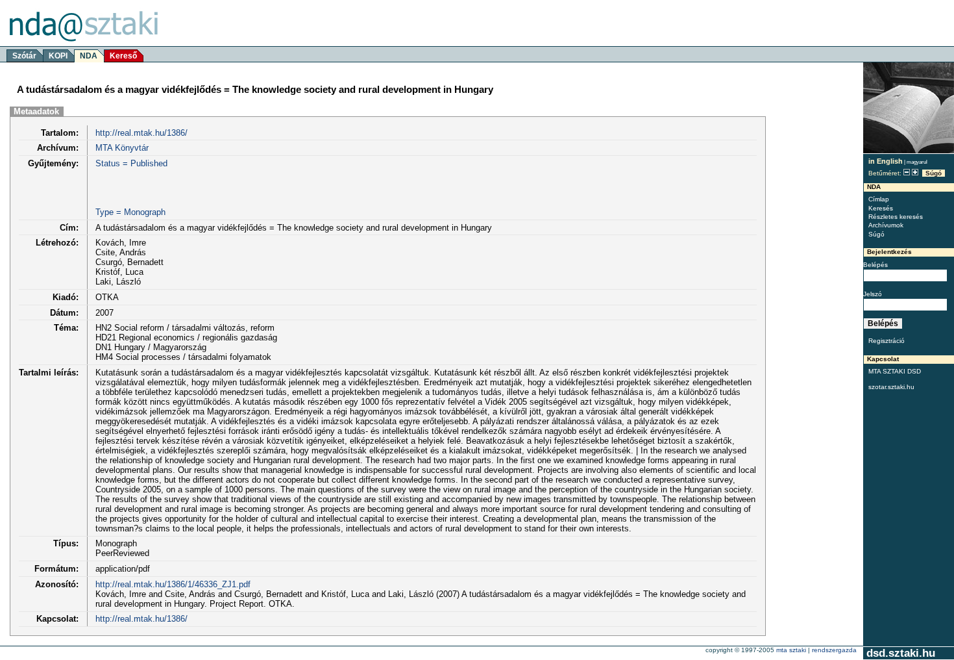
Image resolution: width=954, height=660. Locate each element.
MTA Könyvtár (122, 148)
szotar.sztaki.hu (891, 386)
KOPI (58, 55)
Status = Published (131, 163)
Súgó (933, 173)
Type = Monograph (130, 212)
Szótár (24, 55)
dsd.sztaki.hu (900, 653)
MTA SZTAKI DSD (894, 371)
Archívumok (885, 225)
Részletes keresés (895, 216)
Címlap (878, 199)
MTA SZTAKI (791, 650)
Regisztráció (886, 340)
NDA (88, 55)
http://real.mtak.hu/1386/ (141, 133)
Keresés (880, 208)
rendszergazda (834, 650)
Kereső (123, 55)
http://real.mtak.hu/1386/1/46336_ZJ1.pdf (173, 584)
